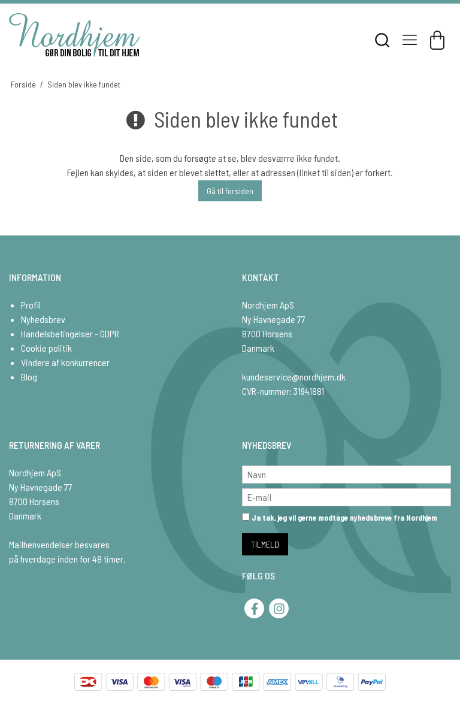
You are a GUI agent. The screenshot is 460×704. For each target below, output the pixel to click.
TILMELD (265, 544)
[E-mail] (346, 495)
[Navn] (346, 473)
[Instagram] (279, 608)
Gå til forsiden (230, 191)
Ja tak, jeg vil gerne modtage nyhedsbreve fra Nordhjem (343, 517)
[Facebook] (254, 608)
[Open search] (382, 40)
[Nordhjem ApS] (74, 35)
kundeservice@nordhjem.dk (294, 376)
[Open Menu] (409, 40)
